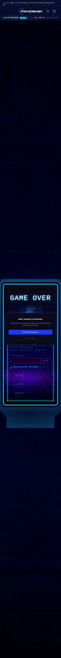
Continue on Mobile (30, 338)
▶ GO (46, 361)
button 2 (19, 384)
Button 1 (19, 375)
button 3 (19, 393)
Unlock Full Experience (30, 332)
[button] (6, 7)
